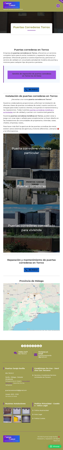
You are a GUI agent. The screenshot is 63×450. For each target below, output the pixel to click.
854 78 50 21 (32, 89)
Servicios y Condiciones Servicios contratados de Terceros (45, 376)
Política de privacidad (41, 410)
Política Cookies (39, 418)
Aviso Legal (38, 414)
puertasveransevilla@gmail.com (24, 356)
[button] (54, 446)
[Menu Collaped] (58, 5)
